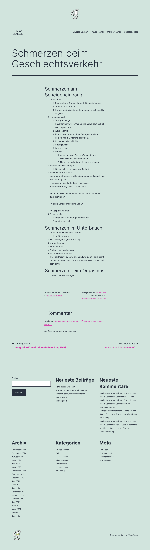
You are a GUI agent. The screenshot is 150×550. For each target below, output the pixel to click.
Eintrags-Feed (105, 453)
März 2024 (16, 460)
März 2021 (16, 509)
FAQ (57, 453)
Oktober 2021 (18, 499)
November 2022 (19, 471)
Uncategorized (131, 32)
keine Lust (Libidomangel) (127, 425)
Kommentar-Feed (106, 457)
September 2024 (19, 453)
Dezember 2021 (18, 492)
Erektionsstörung (106, 432)
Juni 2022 (16, 481)
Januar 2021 (17, 516)
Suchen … (16, 378)
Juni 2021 (16, 502)
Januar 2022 (17, 488)
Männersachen (114, 32)
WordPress (133, 535)
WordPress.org (105, 460)
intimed (17, 30)
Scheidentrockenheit (125, 397)
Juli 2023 (16, 464)
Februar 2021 (17, 513)
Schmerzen (102, 298)
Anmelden (103, 450)
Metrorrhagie (61, 397)
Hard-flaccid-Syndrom (65, 387)
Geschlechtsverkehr (89, 298)
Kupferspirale (61, 401)
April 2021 (16, 506)
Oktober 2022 (18, 474)
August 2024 (17, 457)
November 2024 (19, 450)
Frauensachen (97, 32)
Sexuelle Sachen (63, 464)
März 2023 (16, 467)
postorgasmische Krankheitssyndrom (72, 390)
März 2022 (16, 485)
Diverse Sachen (80, 32)
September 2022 (19, 478)
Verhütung (60, 471)
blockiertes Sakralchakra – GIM (112, 428)
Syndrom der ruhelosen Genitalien (70, 394)
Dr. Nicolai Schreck (54, 295)
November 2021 (19, 495)
